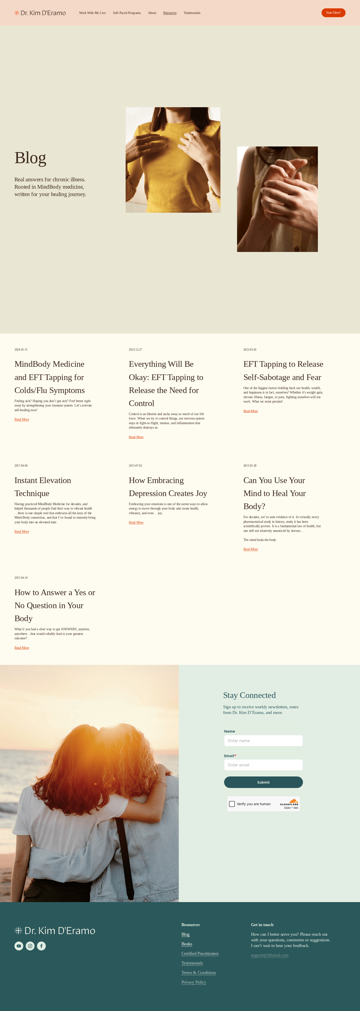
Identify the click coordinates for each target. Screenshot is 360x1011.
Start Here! (333, 12)
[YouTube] (18, 946)
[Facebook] (41, 946)
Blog (185, 934)
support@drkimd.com (269, 955)
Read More (21, 419)
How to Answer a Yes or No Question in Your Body (54, 605)
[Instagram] (30, 946)
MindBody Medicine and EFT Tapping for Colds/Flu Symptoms (49, 377)
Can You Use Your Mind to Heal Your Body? (274, 493)
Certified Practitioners (200, 953)
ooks (188, 943)
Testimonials (192, 13)
